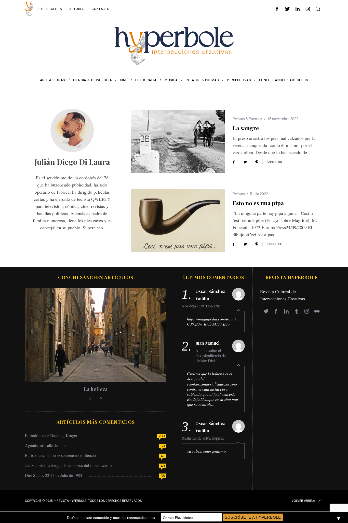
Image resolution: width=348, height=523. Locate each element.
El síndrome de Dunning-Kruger (51, 435)
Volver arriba (303, 501)
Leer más (275, 161)
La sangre (246, 128)
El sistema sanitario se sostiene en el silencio (60, 455)
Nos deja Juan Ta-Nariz (201, 305)
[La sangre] (178, 141)
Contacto (100, 9)
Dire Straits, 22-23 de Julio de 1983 (53, 475)
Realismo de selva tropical (203, 438)
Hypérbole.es (50, 9)
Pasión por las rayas (115, 389)
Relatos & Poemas (247, 119)
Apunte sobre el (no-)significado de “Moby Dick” (210, 355)
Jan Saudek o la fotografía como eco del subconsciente (68, 465)
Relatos (239, 194)
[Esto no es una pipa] (178, 220)
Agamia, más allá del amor (46, 445)
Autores (76, 9)
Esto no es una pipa (258, 203)
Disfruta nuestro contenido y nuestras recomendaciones (111, 517)
